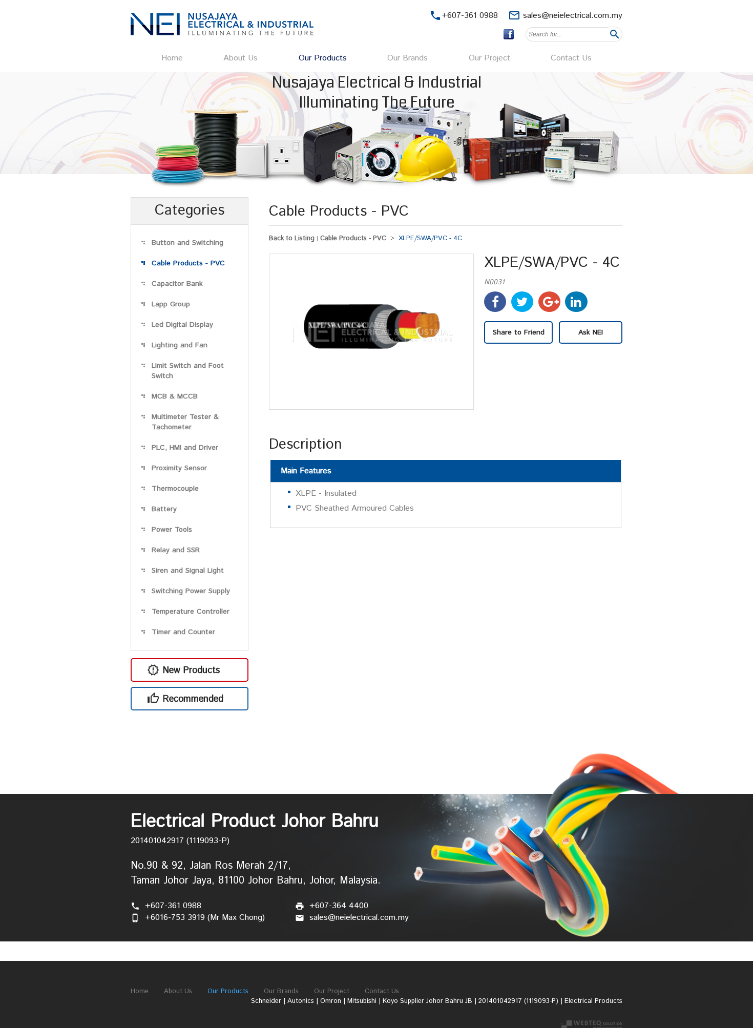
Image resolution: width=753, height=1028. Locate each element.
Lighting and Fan (179, 345)
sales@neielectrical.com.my (572, 16)
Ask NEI (590, 332)
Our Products (323, 58)
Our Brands (407, 58)
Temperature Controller (190, 611)
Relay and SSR (176, 550)
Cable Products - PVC (188, 263)
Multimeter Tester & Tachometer (185, 422)
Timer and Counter (183, 632)
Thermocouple (175, 489)
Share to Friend (519, 332)
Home (172, 58)
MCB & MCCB (175, 396)
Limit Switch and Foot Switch (188, 371)
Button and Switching (187, 243)
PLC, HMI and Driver (185, 448)
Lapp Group (171, 304)
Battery (164, 509)
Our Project (489, 58)
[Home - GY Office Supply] (222, 33)
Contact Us (571, 58)
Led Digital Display (182, 325)
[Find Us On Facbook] (509, 34)
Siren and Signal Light (188, 570)
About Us (240, 58)
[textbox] (567, 34)
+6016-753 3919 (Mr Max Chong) (205, 918)
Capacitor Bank (177, 284)
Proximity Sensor (179, 468)
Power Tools (172, 530)
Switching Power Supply (191, 591)
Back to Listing (292, 238)
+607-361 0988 (173, 906)
